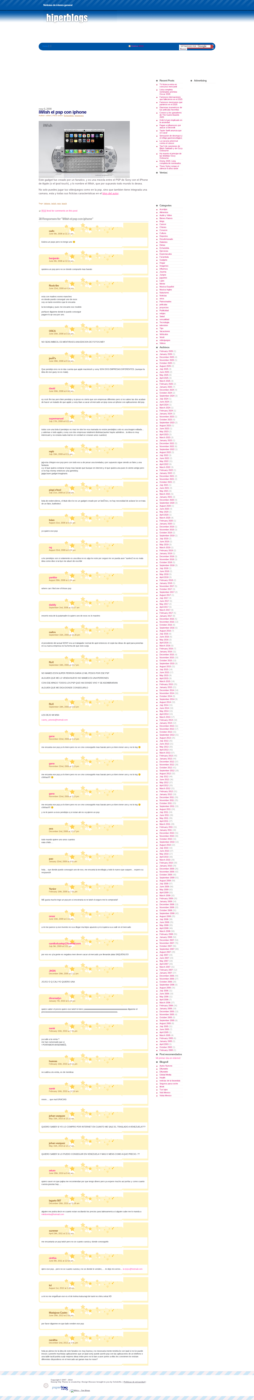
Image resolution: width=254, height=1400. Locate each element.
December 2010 (167, 833)
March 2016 (165, 646)
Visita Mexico (165, 1095)
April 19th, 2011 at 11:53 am (61, 1233)
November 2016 (167, 622)
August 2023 (165, 425)
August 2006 (165, 988)
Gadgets (163, 260)
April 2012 (164, 785)
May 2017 (164, 604)
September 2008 (167, 913)
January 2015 (166, 687)
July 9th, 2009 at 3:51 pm (60, 946)
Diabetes (164, 242)
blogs (162, 221)
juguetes (163, 278)
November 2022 (167, 446)
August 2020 (165, 506)
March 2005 (165, 1035)
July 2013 (164, 741)
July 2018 (164, 568)
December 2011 (167, 797)
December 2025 (167, 357)
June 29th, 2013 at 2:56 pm (61, 1315)
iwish (53, 203)
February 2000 (166, 1050)
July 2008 (164, 919)
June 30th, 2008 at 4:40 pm (61, 391)
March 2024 (165, 408)
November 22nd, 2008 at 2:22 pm (64, 739)
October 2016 (166, 625)
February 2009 (166, 898)
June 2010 (164, 851)
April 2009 (164, 892)
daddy (52, 604)
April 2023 (164, 434)
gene (51, 736)
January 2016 (166, 651)
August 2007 (165, 952)
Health (162, 1078)
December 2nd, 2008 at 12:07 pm (64, 831)
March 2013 (165, 753)
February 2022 (166, 470)
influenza (164, 269)
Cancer (163, 224)
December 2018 (167, 556)
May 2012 (164, 782)
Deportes (164, 236)
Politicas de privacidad (134, 1382)
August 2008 (165, 916)
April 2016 (164, 643)
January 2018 (166, 583)
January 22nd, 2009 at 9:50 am (63, 861)
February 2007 (166, 970)
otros (162, 298)
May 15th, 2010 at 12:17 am (61, 1146)
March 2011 (165, 824)
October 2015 (166, 660)
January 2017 (166, 616)
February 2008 (166, 934)
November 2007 (167, 943)
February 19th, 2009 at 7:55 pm (63, 891)
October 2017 (166, 589)
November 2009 (167, 872)
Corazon (163, 230)
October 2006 (166, 982)
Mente (162, 284)
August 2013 (165, 738)
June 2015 (164, 672)
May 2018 (164, 574)
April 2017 (164, 607)
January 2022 (166, 473)
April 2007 (164, 964)
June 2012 (164, 779)
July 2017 (164, 598)
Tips (161, 328)
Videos (163, 343)
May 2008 (164, 925)
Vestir (162, 337)
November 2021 (167, 479)
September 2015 (167, 663)
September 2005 (167, 1020)
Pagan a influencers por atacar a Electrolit (170, 126)
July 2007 (164, 955)
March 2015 (165, 681)
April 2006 (164, 999)
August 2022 (165, 452)
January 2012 (166, 794)
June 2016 (164, 637)
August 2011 (165, 809)
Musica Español (167, 287)
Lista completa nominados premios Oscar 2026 (168, 91)
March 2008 (165, 931)
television (164, 325)
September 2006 (167, 985)
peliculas (163, 304)
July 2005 (164, 1026)
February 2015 (166, 684)
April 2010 (164, 857)
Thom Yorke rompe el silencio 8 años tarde (169, 167)
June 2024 (164, 402)
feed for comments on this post (59, 211)
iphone (47, 203)
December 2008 (167, 904)
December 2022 (167, 443)
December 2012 (167, 762)
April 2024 (164, 405)
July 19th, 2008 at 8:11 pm (61, 454)
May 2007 (164, 961)
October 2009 (166, 875)
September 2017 (167, 592)
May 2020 (164, 512)
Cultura (163, 233)
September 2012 (167, 770)
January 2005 (166, 1041)
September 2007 (167, 949)
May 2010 (164, 854)
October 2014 (166, 696)
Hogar (162, 263)
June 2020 (164, 509)
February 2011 (166, 827)
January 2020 (166, 524)
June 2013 (164, 744)
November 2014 (167, 693)
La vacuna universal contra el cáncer (169, 142)
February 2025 (166, 384)
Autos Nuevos (166, 1066)
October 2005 (166, 1017)
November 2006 (167, 979)
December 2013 (167, 726)
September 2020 (167, 503)
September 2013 (167, 735)
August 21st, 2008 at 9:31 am (62, 523)
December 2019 (167, 527)
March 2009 (165, 895)
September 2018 (167, 565)
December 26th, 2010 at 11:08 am (64, 1203)
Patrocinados (165, 301)
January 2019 (166, 553)
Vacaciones (165, 331)
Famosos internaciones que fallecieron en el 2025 (171, 98)
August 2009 (165, 880)
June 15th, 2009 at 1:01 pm (61, 919)
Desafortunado (166, 239)
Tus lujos (164, 1089)
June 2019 (164, 541)
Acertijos (163, 209)
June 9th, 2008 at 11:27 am (61, 234)
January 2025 (166, 387)
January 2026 (166, 354)
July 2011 (164, 812)
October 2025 (166, 363)
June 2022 (164, 458)
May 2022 (164, 461)
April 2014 (164, 714)
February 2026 (166, 351)
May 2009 (164, 889)
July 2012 (164, 776)
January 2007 (166, 973)
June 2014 (164, 708)
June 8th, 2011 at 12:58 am (61, 1261)
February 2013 (166, 756)
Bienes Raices (166, 218)
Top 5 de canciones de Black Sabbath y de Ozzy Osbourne (171, 148)
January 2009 (166, 901)
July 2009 (164, 883)
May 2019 (164, 544)
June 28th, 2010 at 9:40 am (61, 1173)
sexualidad (164, 319)
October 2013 (166, 732)
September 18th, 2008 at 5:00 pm (64, 707)
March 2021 (165, 494)
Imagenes (79, 116)
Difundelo (164, 1069)
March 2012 (165, 788)
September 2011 (167, 806)
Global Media (165, 1075)
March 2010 (165, 860)
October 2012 (166, 767)
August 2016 (165, 631)
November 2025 (167, 360)
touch (64, 203)
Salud (162, 316)
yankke (53, 577)
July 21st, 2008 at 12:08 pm (61, 493)
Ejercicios (164, 251)
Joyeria (163, 272)
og (50, 547)
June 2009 (164, 886)
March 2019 (165, 547)
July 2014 (164, 705)
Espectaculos (166, 254)
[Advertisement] (127, 34)
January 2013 (166, 759)
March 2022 (165, 467)
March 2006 (165, 1002)
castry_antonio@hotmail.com (54, 720)
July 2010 (164, 848)
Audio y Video (166, 215)
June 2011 (164, 815)
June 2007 (164, 958)
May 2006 (164, 996)
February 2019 (166, 550)
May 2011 (164, 818)
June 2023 (164, 428)
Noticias (163, 295)
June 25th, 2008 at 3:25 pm (61, 334)
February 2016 (166, 648)
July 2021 (164, 485)
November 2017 (167, 586)
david (52, 388)
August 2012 (165, 773)
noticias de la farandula (170, 1081)
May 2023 (164, 431)
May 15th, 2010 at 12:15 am (61, 1118)
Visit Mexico (165, 1092)
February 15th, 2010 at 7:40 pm (63, 1031)
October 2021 (166, 482)
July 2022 (164, 455)
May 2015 (164, 675)
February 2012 (166, 791)
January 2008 (166, 937)
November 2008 (167, 907)
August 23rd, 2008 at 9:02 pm (62, 550)
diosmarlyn (55, 998)
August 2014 (165, 702)
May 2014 (164, 711)
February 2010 (166, 863)
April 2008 (164, 928)
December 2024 (167, 390)
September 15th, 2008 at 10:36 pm (64, 635)
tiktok (162, 1086)
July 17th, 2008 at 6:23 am (61, 421)
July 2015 (164, 669)
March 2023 (165, 437)
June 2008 (164, 922)
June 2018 (164, 571)
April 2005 (164, 1032)
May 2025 (164, 375)
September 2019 (167, 535)
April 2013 (164, 750)
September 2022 (167, 449)
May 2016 (164, 640)
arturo (52, 1170)
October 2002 (166, 1047)
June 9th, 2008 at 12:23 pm (61, 261)
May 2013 (164, 747)
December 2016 (167, 619)
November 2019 (167, 530)
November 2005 (167, 1014)
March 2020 (165, 518)
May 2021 (164, 491)
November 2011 (167, 800)
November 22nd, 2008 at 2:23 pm (64, 766)
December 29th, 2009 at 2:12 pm (63, 973)
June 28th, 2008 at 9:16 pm (61, 361)
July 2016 (164, 634)
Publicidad (164, 310)
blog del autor (110, 193)
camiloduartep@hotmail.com (65, 943)
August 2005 (165, 1023)
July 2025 (164, 369)
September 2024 (167, 396)
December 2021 (167, 476)
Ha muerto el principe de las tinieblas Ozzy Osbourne (170, 155)
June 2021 (164, 488)
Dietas (162, 245)
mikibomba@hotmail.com (52, 1214)
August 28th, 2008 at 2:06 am (62, 580)
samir (52, 1028)
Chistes (163, 227)
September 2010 (167, 842)
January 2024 (166, 414)
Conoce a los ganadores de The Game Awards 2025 (171, 115)
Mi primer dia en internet (168, 1058)
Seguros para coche (169, 1083)
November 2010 (167, 836)
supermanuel (56, 418)
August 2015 (165, 666)
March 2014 (165, 717)
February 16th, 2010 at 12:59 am (63, 1091)
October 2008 (166, 910)
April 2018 (164, 577)
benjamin (54, 258)
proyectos (164, 307)
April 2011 (164, 821)
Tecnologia (164, 322)
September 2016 (167, 628)
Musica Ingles (166, 290)
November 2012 (167, 764)
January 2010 (166, 866)
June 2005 (164, 1029)
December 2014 (167, 690)
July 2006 (164, 991)
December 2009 (167, 869)
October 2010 (166, 839)
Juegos (163, 275)
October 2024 (166, 393)
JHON (52, 970)
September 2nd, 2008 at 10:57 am (64, 607)
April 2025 (164, 378)
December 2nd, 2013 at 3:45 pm (63, 1343)
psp (59, 203)
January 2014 (166, 723)
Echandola (69, 116)
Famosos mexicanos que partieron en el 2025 (171, 103)
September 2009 (167, 878)
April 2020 (164, 515)
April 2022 (164, 464)
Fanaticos (80, 18)
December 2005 (167, 1011)
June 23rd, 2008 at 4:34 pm (61, 288)
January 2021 (166, 497)
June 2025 (164, 372)
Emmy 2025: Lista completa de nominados (170, 162)
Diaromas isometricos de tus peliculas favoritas (171, 108)
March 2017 (165, 610)
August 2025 (165, 366)
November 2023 (167, 416)
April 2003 (164, 1044)
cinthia (52, 1257)
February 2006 (166, 1005)
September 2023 (167, 422)
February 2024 (166, 411)
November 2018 (167, 559)
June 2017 (164, 601)
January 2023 (166, 440)
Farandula (164, 257)
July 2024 (164, 399)
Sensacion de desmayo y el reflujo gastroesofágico (171, 137)
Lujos (162, 281)
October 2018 (166, 562)
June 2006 (164, 994)
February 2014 (166, 720)
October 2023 (166, 419)
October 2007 (166, 946)
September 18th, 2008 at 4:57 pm (64, 665)
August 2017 (165, 595)
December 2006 (167, 976)
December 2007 (167, 940)
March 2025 (165, 381)
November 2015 (167, 657)
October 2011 (166, 803)
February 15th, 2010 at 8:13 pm (63, 1064)
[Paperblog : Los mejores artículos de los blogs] (60, 1390)
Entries (134, 46)
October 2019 (166, 532)
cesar (52, 916)
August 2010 (165, 845)
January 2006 (166, 1008)
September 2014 (167, 699)
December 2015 (167, 654)
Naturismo (164, 292)
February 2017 (166, 613)
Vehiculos (164, 334)
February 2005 (166, 1038)
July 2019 (164, 538)
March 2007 (165, 967)
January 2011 (166, 830)
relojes (162, 313)
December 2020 (167, 500)
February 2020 (166, 521)
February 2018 (166, 580)
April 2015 (164, 678)
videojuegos (165, 340)
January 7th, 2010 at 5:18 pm (62, 1001)
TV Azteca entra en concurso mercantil (168, 85)
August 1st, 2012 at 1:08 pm (61, 1288)
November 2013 (167, 729)
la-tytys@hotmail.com (132, 1269)
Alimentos (164, 212)
